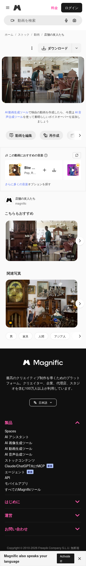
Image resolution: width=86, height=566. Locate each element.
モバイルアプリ (16, 483)
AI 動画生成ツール (16, 112)
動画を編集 (23, 135)
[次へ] (79, 135)
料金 (54, 7)
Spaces (10, 431)
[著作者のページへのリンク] (9, 201)
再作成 (54, 135)
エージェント (18, 471)
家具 (25, 336)
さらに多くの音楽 (16, 184)
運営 (8, 515)
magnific (20, 203)
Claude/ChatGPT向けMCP (28, 465)
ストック (23, 34)
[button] (43, 402)
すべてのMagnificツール (23, 489)
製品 (8, 422)
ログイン (71, 7)
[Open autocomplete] (10, 20)
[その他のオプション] (32, 48)
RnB (34, 173)
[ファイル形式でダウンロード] (76, 48)
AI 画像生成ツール (18, 442)
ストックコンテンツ (20, 460)
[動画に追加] (44, 170)
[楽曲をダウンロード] (54, 170)
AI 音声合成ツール (18, 454)
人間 (41, 336)
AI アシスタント (17, 436)
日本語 (43, 402)
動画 (37, 34)
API (7, 477)
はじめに (12, 501)
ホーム (9, 34)
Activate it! (65, 558)
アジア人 (60, 336)
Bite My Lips (30, 167)
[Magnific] (43, 363)
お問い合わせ (16, 529)
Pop (27, 173)
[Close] (79, 558)
